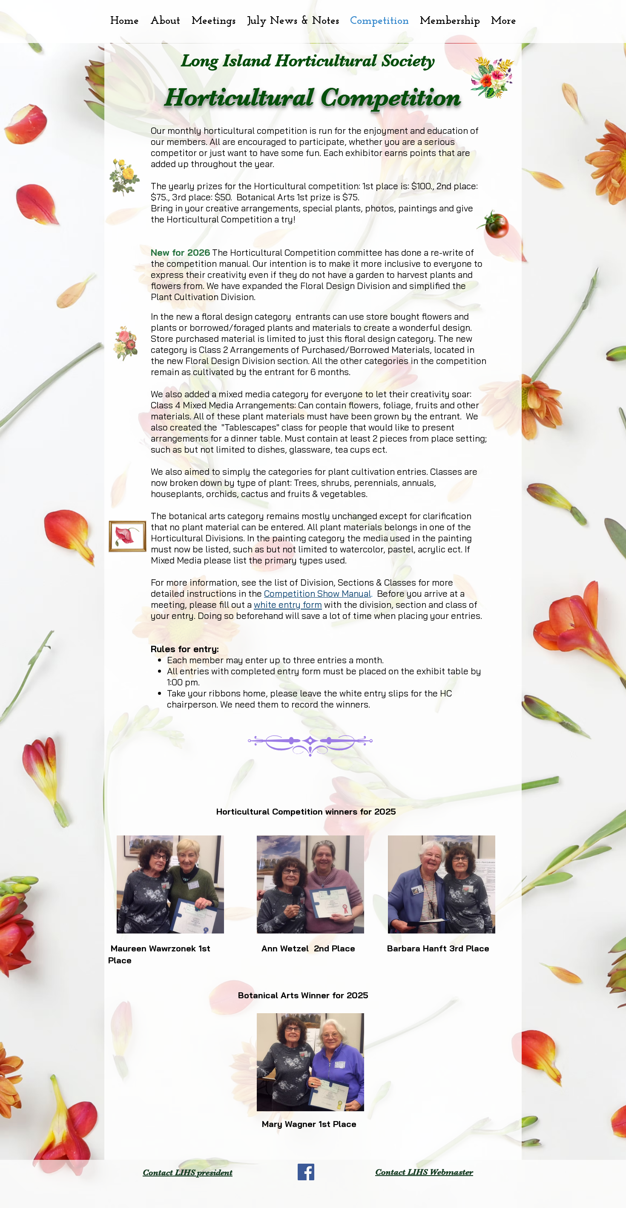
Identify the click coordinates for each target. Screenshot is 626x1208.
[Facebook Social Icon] (306, 1172)
